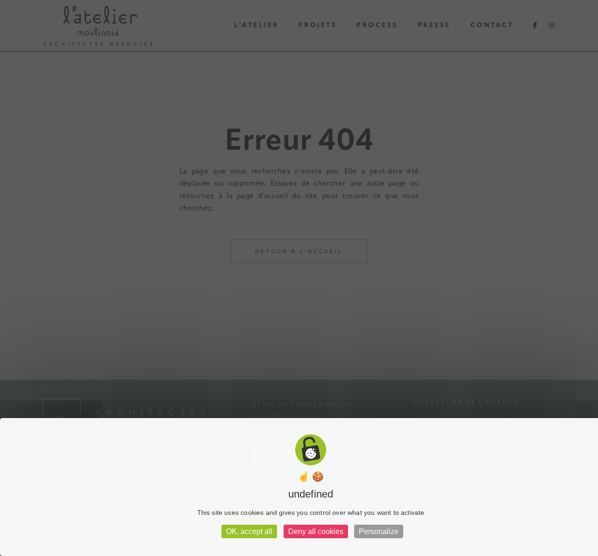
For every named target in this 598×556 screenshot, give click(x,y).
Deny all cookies (315, 531)
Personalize (379, 531)
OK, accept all (249, 531)
